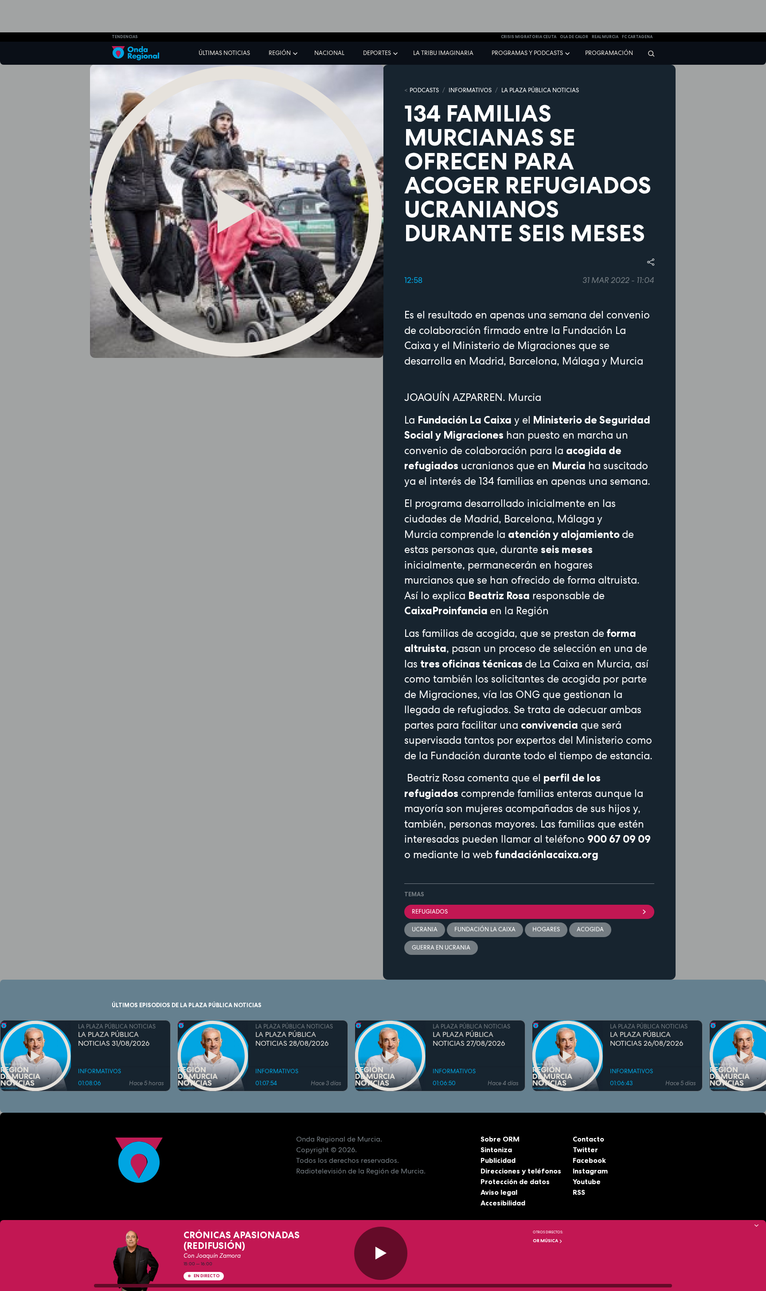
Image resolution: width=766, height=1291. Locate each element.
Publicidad (498, 1160)
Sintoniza (496, 1149)
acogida (590, 929)
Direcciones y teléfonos (521, 1170)
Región (280, 53)
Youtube (587, 1181)
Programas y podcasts (527, 53)
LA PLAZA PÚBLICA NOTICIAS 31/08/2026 (113, 1039)
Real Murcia (605, 36)
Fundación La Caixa (485, 929)
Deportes (377, 53)
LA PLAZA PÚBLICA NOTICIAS (540, 90)
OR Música (546, 1241)
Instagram (590, 1170)
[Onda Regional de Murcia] (135, 53)
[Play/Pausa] (380, 1253)
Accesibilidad (503, 1202)
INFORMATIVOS (470, 90)
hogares (546, 929)
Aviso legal (499, 1192)
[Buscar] (648, 53)
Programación (609, 53)
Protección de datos (515, 1181)
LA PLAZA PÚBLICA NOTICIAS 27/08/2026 (469, 1039)
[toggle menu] (296, 52)
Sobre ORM (500, 1138)
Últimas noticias (224, 53)
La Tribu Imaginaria (443, 53)
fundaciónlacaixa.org (546, 854)
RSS (579, 1192)
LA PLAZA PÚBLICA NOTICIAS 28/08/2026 (291, 1039)
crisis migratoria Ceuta (528, 36)
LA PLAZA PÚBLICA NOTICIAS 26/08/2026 (646, 1039)
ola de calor (574, 36)
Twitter (585, 1149)
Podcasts (424, 90)
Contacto (588, 1138)
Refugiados (430, 911)
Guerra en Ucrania (441, 947)
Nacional (329, 53)
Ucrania (425, 929)
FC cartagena (637, 36)
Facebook (589, 1160)
